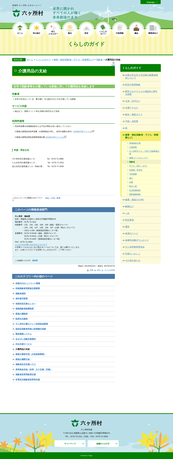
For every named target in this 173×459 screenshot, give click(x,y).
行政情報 (120, 33)
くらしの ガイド (103, 32)
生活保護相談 (135, 190)
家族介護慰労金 (23, 359)
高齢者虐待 (21, 293)
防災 (86, 33)
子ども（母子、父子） (138, 166)
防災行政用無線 (132, 85)
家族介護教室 (22, 314)
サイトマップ (70, 444)
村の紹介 (36, 33)
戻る (99, 270)
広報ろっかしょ (132, 254)
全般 (131, 182)
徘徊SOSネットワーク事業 (28, 283)
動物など (129, 206)
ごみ (127, 213)
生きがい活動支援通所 (26, 339)
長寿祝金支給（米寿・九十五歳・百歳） (34, 369)
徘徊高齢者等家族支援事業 (28, 288)
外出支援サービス (24, 344)
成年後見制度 (22, 298)
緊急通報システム (24, 334)
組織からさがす (103, 444)
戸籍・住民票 (131, 121)
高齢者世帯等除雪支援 (26, 374)
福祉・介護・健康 (52, 198)
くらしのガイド (43, 60)
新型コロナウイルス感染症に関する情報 (141, 92)
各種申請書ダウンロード (137, 240)
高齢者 (99, 60)
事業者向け (153, 33)
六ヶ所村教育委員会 (135, 247)
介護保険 (133, 147)
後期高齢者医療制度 (25, 308)
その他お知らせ (132, 260)
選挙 (127, 227)
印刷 (91, 270)
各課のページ (131, 233)
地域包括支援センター (26, 303)
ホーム (20, 33)
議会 (136, 33)
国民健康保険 (135, 194)
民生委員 (129, 220)
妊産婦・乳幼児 (135, 170)
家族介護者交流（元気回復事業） (31, 354)
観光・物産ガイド (133, 114)
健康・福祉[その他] (134, 199)
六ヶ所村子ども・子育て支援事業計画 (144, 152)
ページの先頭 (109, 270)
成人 (131, 178)
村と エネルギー (53, 32)
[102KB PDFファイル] (54, 137)
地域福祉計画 (135, 143)
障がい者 (133, 186)
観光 (70, 33)
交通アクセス (131, 108)
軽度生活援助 (22, 319)
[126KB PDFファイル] (82, 131)
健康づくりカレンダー (138, 158)
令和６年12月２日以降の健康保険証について (141, 76)
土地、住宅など (132, 101)
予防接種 (133, 174)
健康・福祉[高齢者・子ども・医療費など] (74, 60)
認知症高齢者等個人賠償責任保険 (31, 329)
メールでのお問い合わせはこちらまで (31, 244)
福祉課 (35, 260)
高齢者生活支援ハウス (26, 364)
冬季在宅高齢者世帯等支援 (28, 379)
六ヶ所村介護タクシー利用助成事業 (32, 324)
